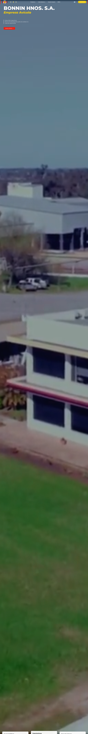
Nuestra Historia (8, 28)
